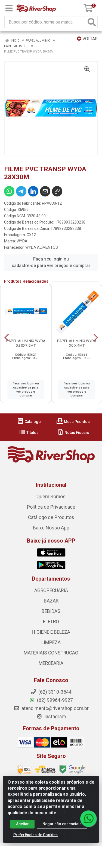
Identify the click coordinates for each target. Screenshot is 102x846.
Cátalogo (32, 421)
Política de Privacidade (51, 507)
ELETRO (51, 621)
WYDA (22, 241)
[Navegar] (6, 337)
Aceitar (22, 824)
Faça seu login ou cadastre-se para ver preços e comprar (51, 262)
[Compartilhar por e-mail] (45, 191)
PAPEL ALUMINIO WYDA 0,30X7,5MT (25, 342)
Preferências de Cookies (35, 835)
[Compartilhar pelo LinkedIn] (33, 191)
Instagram (54, 716)
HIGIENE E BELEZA (51, 632)
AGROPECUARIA (51, 590)
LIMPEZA (51, 642)
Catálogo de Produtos (51, 517)
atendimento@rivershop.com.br (54, 708)
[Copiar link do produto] (57, 191)
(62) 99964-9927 (54, 700)
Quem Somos (51, 496)
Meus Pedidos (76, 421)
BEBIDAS (51, 611)
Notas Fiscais (76, 432)
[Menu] (9, 8)
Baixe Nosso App (51, 528)
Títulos (32, 432)
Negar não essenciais (62, 824)
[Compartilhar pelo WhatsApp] (9, 191)
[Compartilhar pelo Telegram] (21, 191)
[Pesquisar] (91, 22)
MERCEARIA (51, 663)
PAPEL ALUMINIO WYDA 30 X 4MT (76, 342)
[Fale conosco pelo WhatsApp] (88, 818)
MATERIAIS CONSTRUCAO (51, 653)
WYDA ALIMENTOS (41, 247)
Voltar (89, 38)
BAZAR (51, 601)
